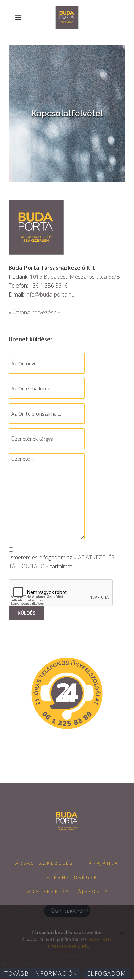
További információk (40, 973)
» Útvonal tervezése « (35, 312)
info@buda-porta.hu (50, 294)
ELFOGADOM (106, 973)
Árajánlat (105, 863)
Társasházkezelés (43, 863)
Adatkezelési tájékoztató (72, 891)
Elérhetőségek (72, 877)
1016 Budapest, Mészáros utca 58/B (75, 276)
